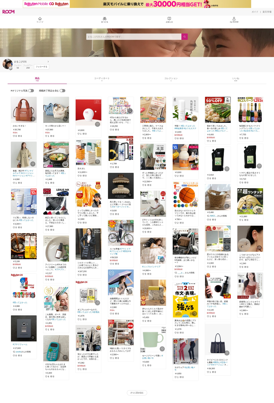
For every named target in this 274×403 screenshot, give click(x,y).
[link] (24, 110)
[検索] (184, 36)
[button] (8, 64)
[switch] (31, 90)
